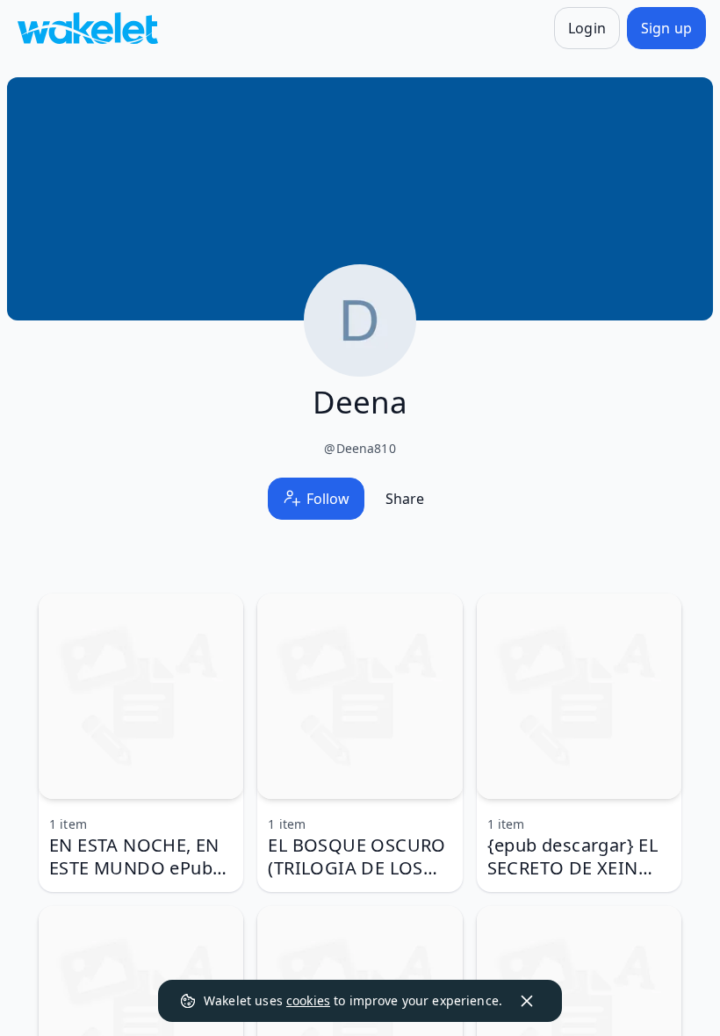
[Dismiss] (527, 1001)
